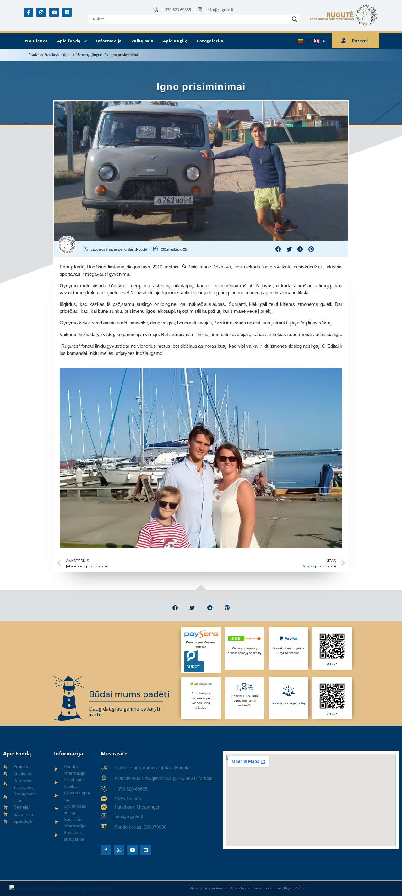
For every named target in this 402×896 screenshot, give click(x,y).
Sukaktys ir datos (58, 54)
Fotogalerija (210, 41)
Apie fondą (69, 41)
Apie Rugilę (175, 41)
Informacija (109, 41)
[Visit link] (332, 648)
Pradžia (34, 54)
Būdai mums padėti (129, 694)
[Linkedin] (67, 12)
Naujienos (36, 41)
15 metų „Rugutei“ (91, 54)
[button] (72, 41)
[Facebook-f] (28, 12)
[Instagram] (41, 12)
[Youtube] (54, 12)
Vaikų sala (142, 41)
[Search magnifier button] (294, 19)
